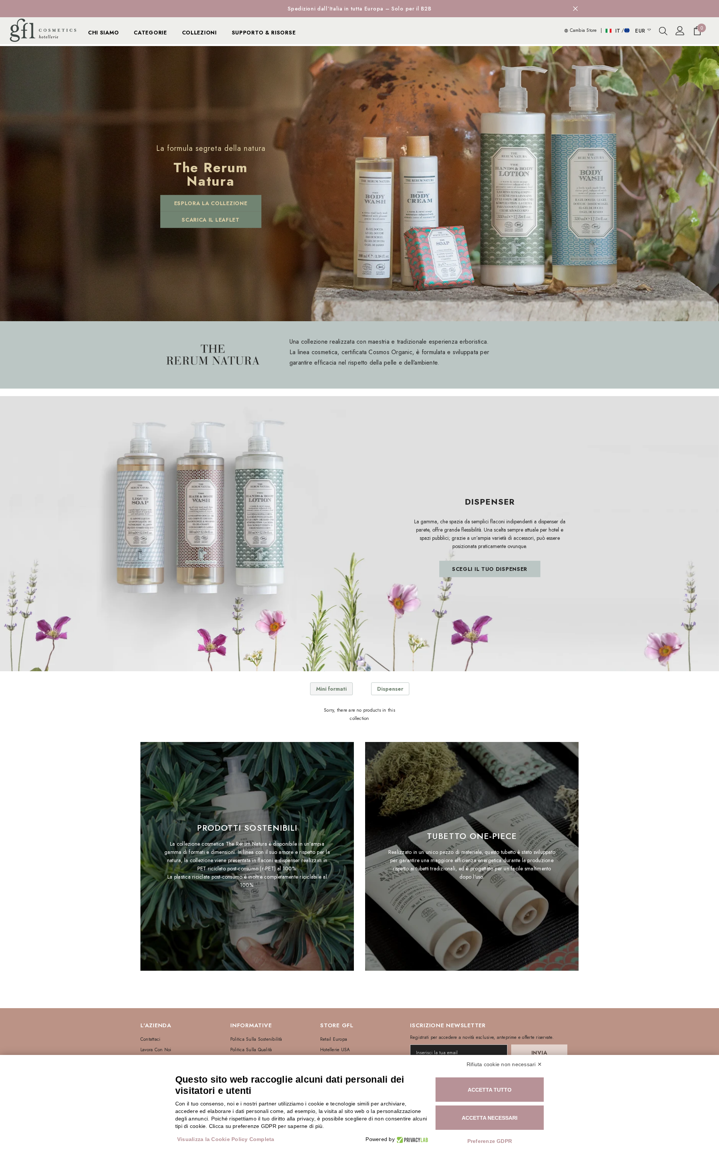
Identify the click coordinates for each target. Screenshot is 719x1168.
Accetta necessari (490, 1118)
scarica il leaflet (211, 219)
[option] (359, 8)
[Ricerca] (663, 30)
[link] (213, 354)
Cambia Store (582, 30)
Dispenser (390, 689)
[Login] (680, 30)
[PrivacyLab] (411, 1139)
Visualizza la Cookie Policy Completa (225, 1139)
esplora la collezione (211, 203)
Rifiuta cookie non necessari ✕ (504, 1064)
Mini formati (331, 689)
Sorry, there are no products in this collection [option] (359, 714)
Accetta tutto (490, 1090)
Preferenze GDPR (489, 1141)
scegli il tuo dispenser (489, 569)
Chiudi (575, 9)
